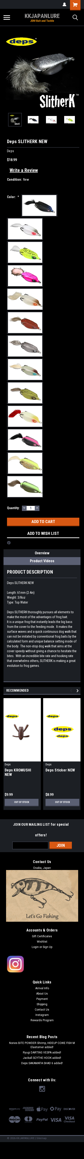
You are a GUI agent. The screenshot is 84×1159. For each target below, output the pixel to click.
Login (35, 947)
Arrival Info (42, 988)
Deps (8, 764)
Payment (42, 999)
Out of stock (21, 802)
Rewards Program (42, 1020)
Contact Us (42, 1009)
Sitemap (41, 1138)
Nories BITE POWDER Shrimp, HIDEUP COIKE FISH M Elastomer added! (42, 1045)
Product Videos (42, 561)
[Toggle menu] (7, 17)
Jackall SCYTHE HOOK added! (42, 1057)
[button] (42, 964)
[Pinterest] (9, 543)
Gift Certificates (42, 936)
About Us (42, 993)
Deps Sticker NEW (60, 770)
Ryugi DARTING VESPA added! (42, 1052)
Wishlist (42, 941)
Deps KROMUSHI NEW (18, 772)
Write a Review (24, 170)
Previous (7, 71)
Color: (13, 197)
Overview (42, 553)
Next (77, 71)
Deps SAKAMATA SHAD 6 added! (42, 1063)
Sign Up (47, 947)
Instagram (42, 1015)
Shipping (42, 1004)
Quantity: (13, 508)
